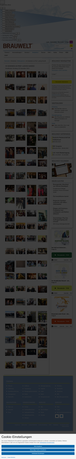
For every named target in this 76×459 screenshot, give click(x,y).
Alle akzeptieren (38, 446)
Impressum (3, 457)
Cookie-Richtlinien (11, 457)
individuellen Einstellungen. (47, 442)
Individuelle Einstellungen (38, 453)
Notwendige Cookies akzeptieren (38, 450)
